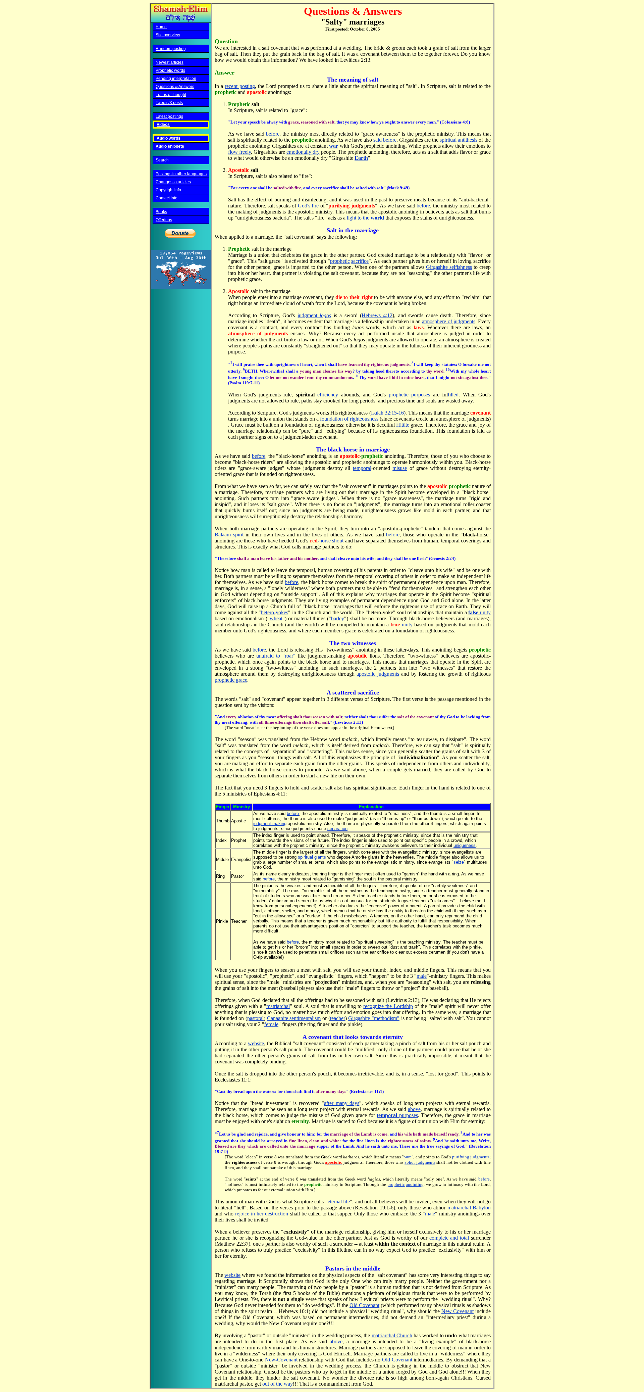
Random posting (171, 48)
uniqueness (464, 845)
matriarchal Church (392, 1335)
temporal (362, 468)
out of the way (277, 1384)
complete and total (449, 1238)
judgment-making (269, 823)
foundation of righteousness (349, 419)
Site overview (168, 35)
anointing (415, 1184)
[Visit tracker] (181, 287)
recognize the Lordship (388, 1006)
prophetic (340, 261)
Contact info (166, 198)
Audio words (168, 138)
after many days (341, 1103)
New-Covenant (281, 1359)
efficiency (327, 394)
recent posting (240, 86)
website (256, 1043)
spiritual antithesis (458, 140)
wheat (276, 618)
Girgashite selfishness (449, 267)
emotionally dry (303, 152)
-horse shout (327, 540)
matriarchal (278, 1006)
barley (337, 618)
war (333, 146)
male (422, 976)
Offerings (164, 220)
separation (337, 828)
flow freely (239, 152)
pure (408, 1156)
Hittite (402, 425)
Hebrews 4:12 (377, 315)
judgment (314, 315)
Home (161, 27)
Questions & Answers (175, 86)
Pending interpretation (176, 78)
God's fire (308, 205)
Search (162, 160)
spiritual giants (312, 857)
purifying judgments (471, 1156)
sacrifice (360, 261)
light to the (365, 218)
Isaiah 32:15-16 (387, 413)
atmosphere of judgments (448, 321)
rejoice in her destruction (261, 1213)
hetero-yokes (274, 612)
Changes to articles (173, 182)
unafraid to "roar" (276, 656)
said (377, 140)
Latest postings (169, 116)
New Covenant (457, 1311)
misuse (399, 468)
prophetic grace (231, 680)
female (271, 1024)
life (346, 1201)
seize (458, 862)
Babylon (482, 1207)
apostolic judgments (378, 674)
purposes (397, 1115)
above (414, 1109)
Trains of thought (171, 94)
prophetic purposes (409, 394)
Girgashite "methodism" (373, 1018)
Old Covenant (364, 1305)
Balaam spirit (229, 534)
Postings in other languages (181, 174)
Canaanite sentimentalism (294, 1018)
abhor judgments (420, 1162)
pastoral (255, 1018)
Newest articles (169, 62)
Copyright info (168, 190)
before (272, 134)
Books (161, 211)
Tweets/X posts (169, 102)
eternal (335, 1201)
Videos (163, 124)
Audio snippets (170, 146)
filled (453, 394)
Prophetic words (170, 70)
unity (479, 612)
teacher (337, 1018)
